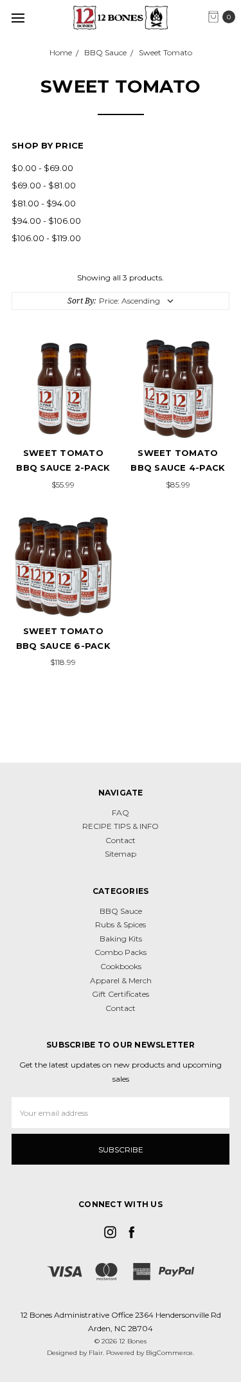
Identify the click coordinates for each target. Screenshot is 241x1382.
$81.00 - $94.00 (44, 203)
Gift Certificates (120, 994)
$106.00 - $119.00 (46, 238)
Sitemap (120, 854)
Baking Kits (121, 938)
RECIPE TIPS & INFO (120, 826)
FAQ (120, 812)
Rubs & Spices (120, 924)
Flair (96, 1353)
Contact (120, 840)
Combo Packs (120, 952)
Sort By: (81, 300)
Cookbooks (120, 966)
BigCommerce (169, 1353)
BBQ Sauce (121, 911)
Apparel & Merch (121, 980)
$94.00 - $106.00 (46, 220)
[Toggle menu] (17, 17)
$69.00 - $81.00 (44, 185)
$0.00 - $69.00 (42, 168)
